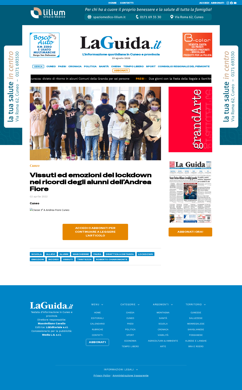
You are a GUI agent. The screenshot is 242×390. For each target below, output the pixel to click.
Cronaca (163, 329)
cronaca (75, 66)
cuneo (51, 66)
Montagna (163, 312)
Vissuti (68, 259)
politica (90, 66)
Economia (130, 340)
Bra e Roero (195, 346)
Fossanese (196, 335)
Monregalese (195, 323)
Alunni (64, 254)
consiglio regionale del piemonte (184, 66)
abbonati (217, 3)
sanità (104, 66)
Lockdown (145, 254)
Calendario (97, 323)
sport (151, 66)
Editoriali (97, 318)
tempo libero (133, 66)
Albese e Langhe (196, 340)
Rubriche (97, 329)
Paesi (130, 323)
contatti (127, 3)
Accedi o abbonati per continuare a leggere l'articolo (95, 231)
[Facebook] (231, 3)
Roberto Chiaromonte (111, 259)
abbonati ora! (190, 232)
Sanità (163, 318)
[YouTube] (235, 3)
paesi (62, 66)
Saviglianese (196, 329)
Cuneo (130, 318)
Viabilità (163, 335)
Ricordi (53, 259)
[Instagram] (228, 3)
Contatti (97, 335)
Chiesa (130, 312)
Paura (97, 254)
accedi (204, 3)
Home (97, 312)
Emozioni (37, 259)
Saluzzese (195, 318)
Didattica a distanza (120, 254)
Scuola (36, 254)
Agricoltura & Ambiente (163, 340)
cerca (38, 66)
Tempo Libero (130, 346)
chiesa (116, 66)
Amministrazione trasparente (130, 375)
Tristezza (84, 259)
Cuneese (196, 312)
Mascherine (81, 254)
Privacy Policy (102, 375)
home (112, 3)
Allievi (50, 254)
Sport (130, 335)
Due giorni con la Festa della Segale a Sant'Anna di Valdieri (178, 78)
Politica (130, 329)
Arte (163, 346)
